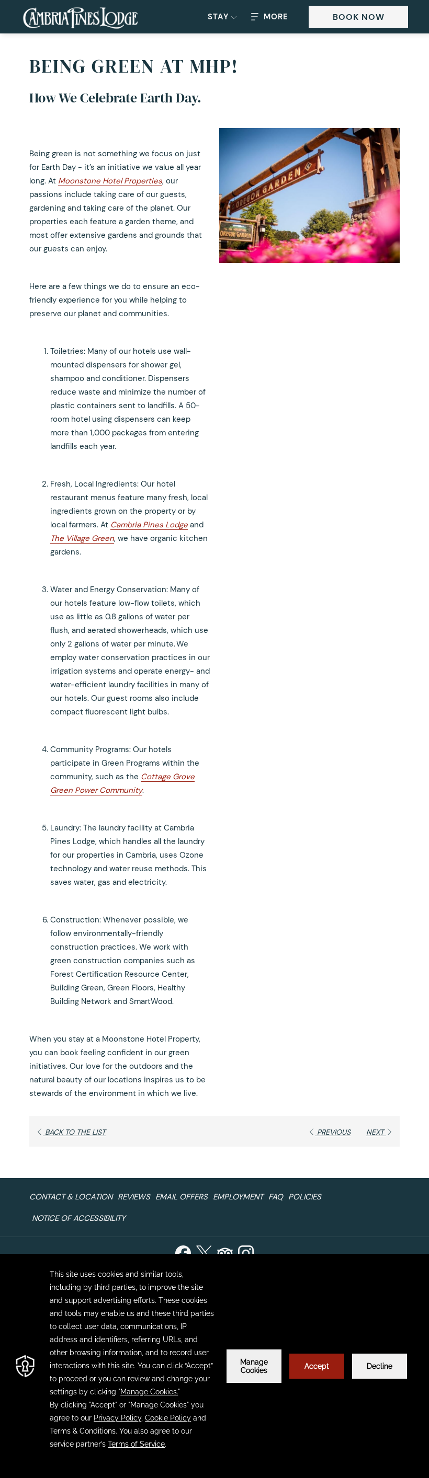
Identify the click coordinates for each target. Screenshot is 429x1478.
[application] (214, 1366)
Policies (304, 1197)
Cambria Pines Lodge (149, 524)
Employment (238, 1197)
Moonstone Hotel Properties (110, 181)
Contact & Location (70, 1197)
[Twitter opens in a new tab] (204, 1251)
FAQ (275, 1197)
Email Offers (181, 1197)
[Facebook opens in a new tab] (183, 1251)
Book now (359, 16)
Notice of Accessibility (79, 1218)
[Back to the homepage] (80, 18)
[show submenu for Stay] (233, 16)
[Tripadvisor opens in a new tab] (225, 1251)
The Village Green (82, 538)
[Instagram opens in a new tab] (246, 1251)
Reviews (134, 1197)
